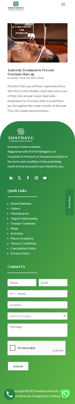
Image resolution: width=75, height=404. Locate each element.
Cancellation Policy (23, 248)
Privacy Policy (20, 253)
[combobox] (12, 293)
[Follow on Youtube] (44, 177)
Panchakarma (20, 213)
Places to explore (22, 238)
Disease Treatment (23, 223)
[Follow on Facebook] (27, 177)
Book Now (69, 202)
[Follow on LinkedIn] (11, 177)
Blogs (14, 228)
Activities (17, 233)
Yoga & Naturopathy (24, 218)
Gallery (15, 208)
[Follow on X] (19, 177)
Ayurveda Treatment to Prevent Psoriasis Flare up (31, 72)
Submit (18, 366)
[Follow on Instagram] (36, 177)
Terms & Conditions (24, 243)
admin (14, 77)
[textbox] (26, 316)
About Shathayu (21, 203)
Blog (41, 77)
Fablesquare (57, 396)
